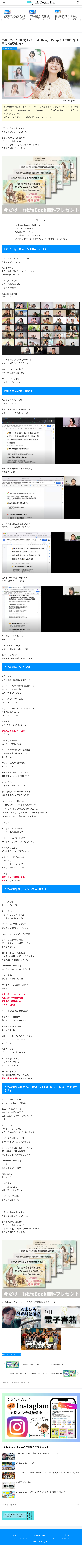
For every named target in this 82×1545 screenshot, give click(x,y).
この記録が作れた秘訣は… (25, 232)
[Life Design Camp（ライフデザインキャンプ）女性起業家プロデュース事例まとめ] (41, 1339)
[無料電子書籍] (60, 1317)
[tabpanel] (16, 19)
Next (80, 20)
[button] (78, 1504)
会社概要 (68, 1535)
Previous (2, 20)
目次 (38, 220)
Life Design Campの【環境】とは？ (28, 225)
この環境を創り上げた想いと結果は (28, 235)
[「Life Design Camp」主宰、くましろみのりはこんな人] (21, 1317)
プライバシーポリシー (20, 1538)
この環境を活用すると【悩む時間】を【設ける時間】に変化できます (41, 239)
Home (14, 1535)
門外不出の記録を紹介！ (24, 228)
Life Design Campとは (40, 1535)
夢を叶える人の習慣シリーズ (12, 1354)
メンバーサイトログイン (61, 1538)
